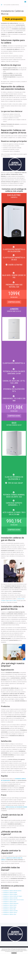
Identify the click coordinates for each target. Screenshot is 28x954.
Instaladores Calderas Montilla (10, 898)
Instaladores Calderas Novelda (10, 910)
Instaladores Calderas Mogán (10, 892)
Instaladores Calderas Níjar (9, 909)
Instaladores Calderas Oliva (9, 914)
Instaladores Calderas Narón (10, 905)
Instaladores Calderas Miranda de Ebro (12, 890)
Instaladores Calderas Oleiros (10, 912)
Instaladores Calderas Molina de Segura (12, 896)
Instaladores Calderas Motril (9, 901)
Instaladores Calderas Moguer (10, 894)
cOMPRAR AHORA (14, 302)
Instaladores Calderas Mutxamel (10, 903)
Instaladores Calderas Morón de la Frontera (13, 899)
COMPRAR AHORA (14, 416)
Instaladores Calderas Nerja (9, 907)
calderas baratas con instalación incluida (16, 807)
